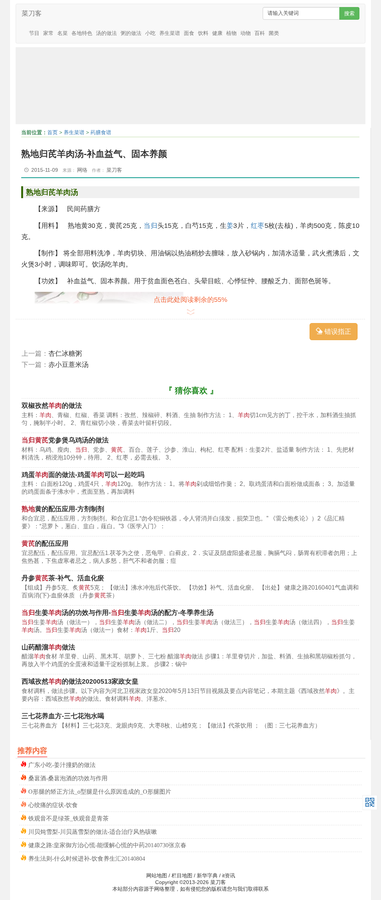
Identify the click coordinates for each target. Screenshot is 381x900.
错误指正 (337, 331)
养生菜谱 (169, 33)
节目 (34, 33)
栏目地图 (182, 875)
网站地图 (156, 875)
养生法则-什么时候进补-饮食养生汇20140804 (86, 857)
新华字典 (207, 875)
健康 (217, 33)
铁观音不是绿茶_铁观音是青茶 (68, 817)
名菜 (62, 33)
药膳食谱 (100, 132)
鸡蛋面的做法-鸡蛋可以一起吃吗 (83, 474)
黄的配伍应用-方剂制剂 (63, 509)
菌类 (274, 33)
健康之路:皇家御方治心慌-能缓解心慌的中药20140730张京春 (107, 844)
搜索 (349, 13)
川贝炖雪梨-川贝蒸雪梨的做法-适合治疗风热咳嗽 (92, 831)
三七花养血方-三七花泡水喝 (63, 716)
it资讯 (228, 875)
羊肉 (63, 192)
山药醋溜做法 (48, 647)
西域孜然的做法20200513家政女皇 (80, 681)
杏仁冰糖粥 (65, 353)
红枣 (257, 225)
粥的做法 (131, 33)
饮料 (203, 33)
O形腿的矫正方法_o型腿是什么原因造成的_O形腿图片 (99, 790)
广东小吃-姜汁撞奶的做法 (62, 764)
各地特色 (81, 33)
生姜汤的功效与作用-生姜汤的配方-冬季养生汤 (118, 612)
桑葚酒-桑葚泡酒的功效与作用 (68, 777)
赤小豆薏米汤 (68, 364)
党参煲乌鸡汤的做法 (65, 440)
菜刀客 (32, 13)
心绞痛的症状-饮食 (53, 804)
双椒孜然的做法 (52, 405)
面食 (189, 33)
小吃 (150, 33)
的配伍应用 (45, 543)
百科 (259, 33)
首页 (52, 132)
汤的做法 (106, 33)
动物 (245, 33)
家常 (48, 33)
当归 (150, 225)
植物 (231, 33)
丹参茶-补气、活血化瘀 (63, 578)
